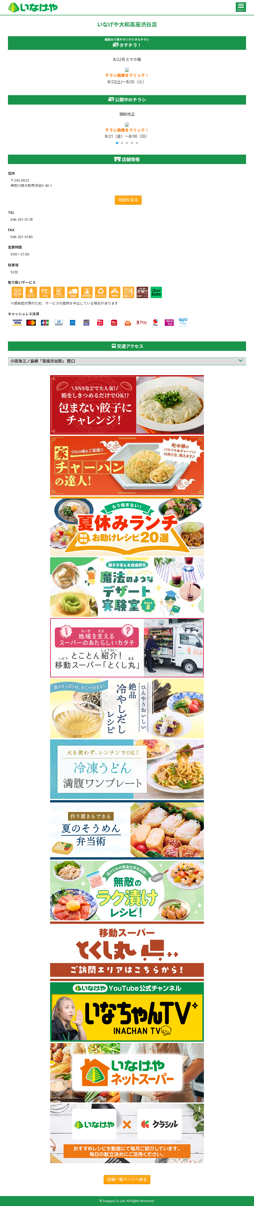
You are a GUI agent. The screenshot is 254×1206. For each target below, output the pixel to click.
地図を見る (128, 200)
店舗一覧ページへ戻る (127, 1179)
